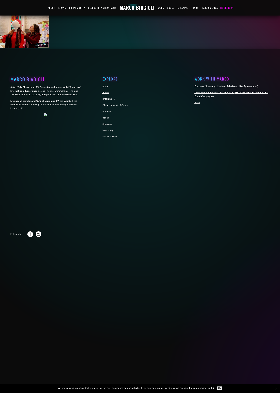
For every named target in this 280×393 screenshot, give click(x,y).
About (105, 86)
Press (197, 102)
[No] (276, 388)
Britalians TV (52, 101)
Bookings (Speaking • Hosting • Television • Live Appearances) (226, 86)
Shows (105, 92)
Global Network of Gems (115, 105)
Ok (219, 388)
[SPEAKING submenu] (189, 8)
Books (105, 117)
